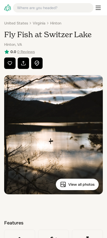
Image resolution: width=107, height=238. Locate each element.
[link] (7, 7)
